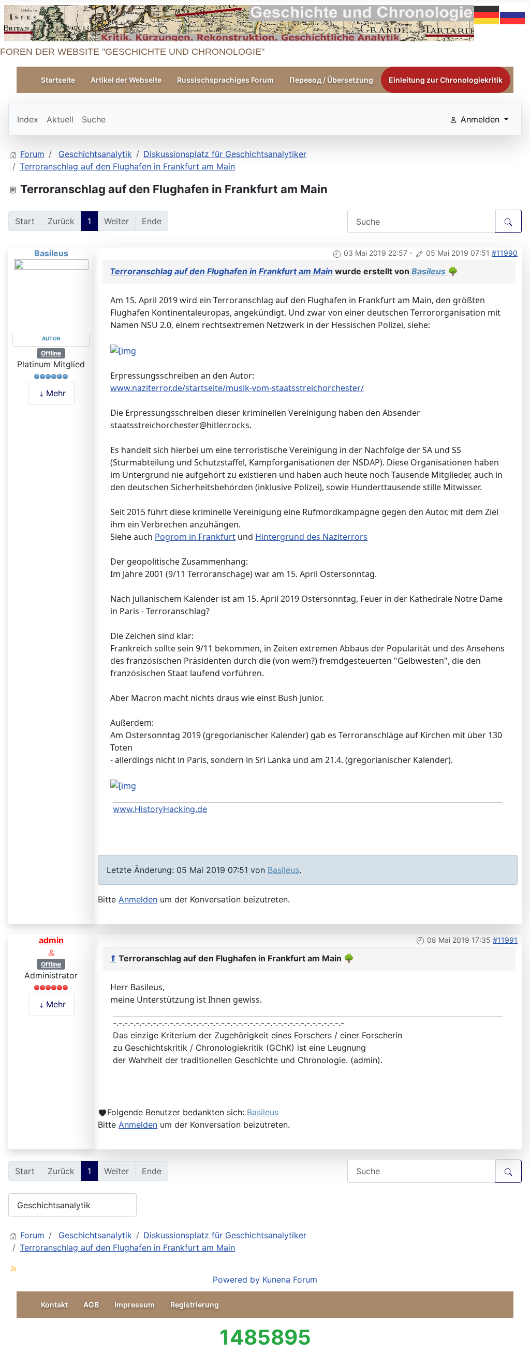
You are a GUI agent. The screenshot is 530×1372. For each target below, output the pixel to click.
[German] (487, 14)
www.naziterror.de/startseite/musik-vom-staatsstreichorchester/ (237, 388)
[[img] (123, 349)
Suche (94, 119)
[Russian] (513, 14)
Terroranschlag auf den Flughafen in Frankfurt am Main (221, 271)
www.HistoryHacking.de (160, 809)
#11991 (505, 940)
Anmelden (138, 899)
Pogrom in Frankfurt (195, 536)
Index (27, 119)
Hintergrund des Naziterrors (311, 536)
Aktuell (60, 119)
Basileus (51, 253)
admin (51, 940)
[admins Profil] (51, 951)
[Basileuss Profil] (51, 295)
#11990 (505, 252)
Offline (51, 353)
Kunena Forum (289, 1279)
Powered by (236, 1279)
